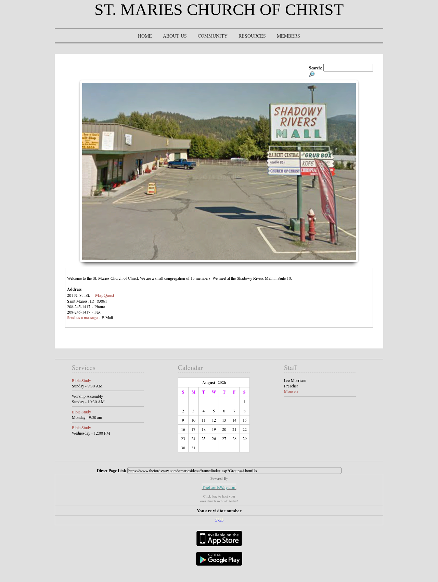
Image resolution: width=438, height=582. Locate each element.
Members (288, 35)
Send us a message (82, 317)
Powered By (219, 478)
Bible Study (81, 380)
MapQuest (104, 295)
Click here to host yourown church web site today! (219, 498)
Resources (252, 35)
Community (213, 35)
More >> (291, 391)
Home (145, 35)
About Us (175, 35)
